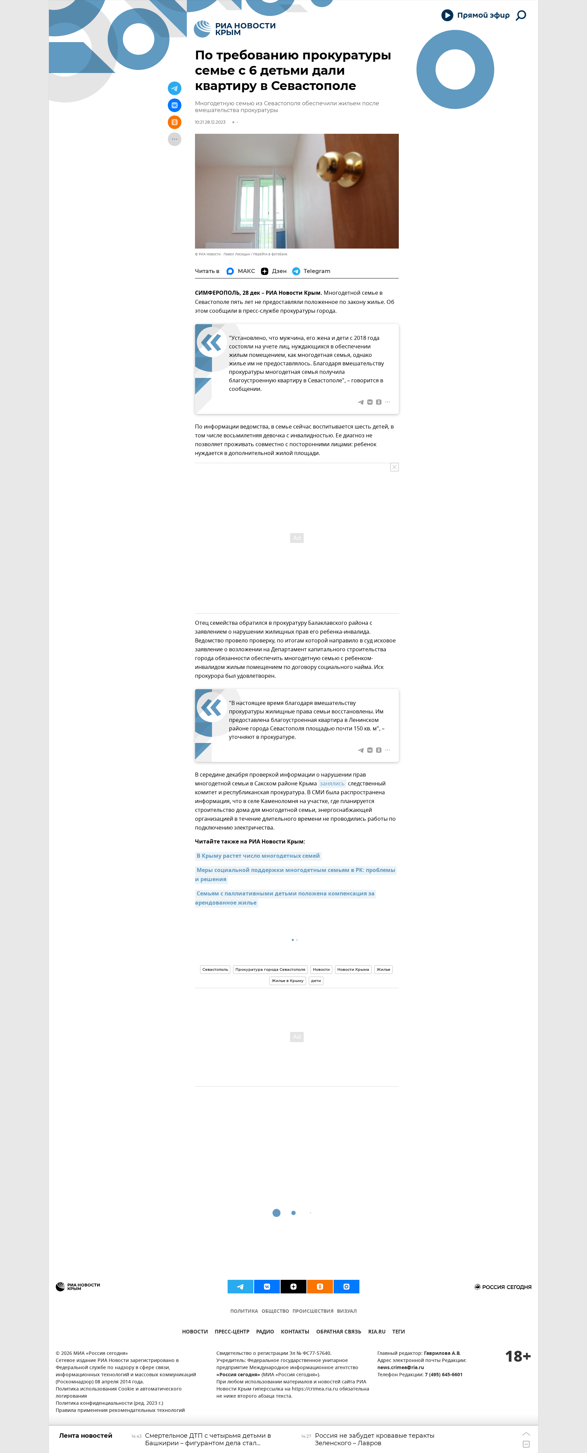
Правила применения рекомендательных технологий (120, 1411)
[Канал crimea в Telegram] (240, 1286)
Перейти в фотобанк (270, 254)
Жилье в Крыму (288, 980)
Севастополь (215, 969)
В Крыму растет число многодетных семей (258, 856)
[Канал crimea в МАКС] (346, 1286)
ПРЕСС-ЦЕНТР (232, 1333)
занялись (332, 784)
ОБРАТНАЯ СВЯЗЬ (338, 1333)
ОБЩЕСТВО (275, 1311)
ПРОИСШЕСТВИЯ (313, 1311)
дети (316, 980)
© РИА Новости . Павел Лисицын (222, 254)
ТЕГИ (398, 1333)
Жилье (383, 969)
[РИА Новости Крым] (235, 29)
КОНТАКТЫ (295, 1333)
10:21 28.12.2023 (210, 122)
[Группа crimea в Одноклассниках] (320, 1286)
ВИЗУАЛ (347, 1311)
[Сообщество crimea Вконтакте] (267, 1286)
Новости (321, 969)
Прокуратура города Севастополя (270, 969)
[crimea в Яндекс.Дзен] (293, 1286)
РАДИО (265, 1333)
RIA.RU (377, 1333)
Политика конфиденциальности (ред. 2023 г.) (109, 1403)
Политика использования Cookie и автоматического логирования (119, 1392)
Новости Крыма (353, 969)
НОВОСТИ (195, 1333)
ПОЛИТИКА (244, 1311)
